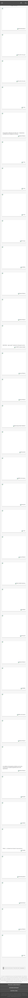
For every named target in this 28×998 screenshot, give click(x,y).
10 (18, 968)
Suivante (22, 968)
